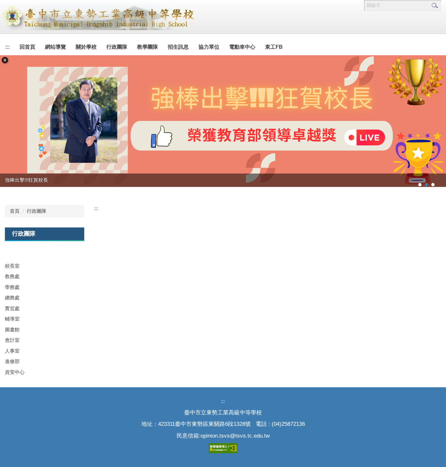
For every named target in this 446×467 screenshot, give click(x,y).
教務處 (12, 276)
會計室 (12, 340)
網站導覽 (55, 47)
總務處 (12, 297)
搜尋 (434, 5)
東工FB (274, 47)
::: (7, 47)
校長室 (12, 266)
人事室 (12, 351)
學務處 (12, 287)
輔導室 (12, 319)
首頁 (15, 211)
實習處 (12, 308)
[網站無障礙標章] (223, 447)
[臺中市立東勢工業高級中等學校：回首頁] (98, 17)
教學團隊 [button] (147, 47)
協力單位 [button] (209, 47)
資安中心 (14, 372)
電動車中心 (242, 47)
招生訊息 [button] (178, 47)
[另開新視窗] (223, 121)
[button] (5, 60)
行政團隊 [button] (116, 47)
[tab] (420, 185)
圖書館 (12, 329)
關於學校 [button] (86, 47)
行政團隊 (36, 211)
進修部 (12, 361)
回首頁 (27, 47)
